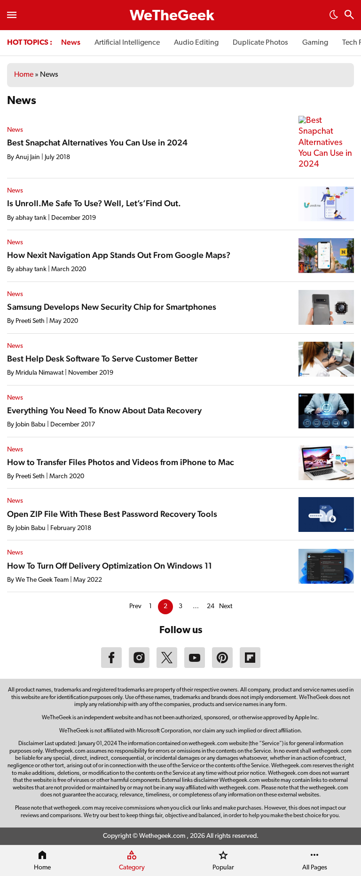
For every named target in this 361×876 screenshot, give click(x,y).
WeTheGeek (172, 16)
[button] (334, 17)
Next (225, 606)
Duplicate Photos (260, 43)
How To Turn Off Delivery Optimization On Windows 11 (109, 566)
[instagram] (139, 666)
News (70, 42)
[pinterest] (222, 666)
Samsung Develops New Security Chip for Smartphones (111, 307)
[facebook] (111, 666)
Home (23, 75)
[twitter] (167, 666)
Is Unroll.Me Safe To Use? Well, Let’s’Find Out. (94, 203)
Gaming (315, 43)
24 (210, 606)
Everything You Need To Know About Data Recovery (104, 410)
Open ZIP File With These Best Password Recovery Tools (112, 514)
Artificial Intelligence (127, 43)
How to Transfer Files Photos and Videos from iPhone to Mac (120, 462)
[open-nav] (11, 15)
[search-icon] (349, 16)
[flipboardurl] (250, 666)
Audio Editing (196, 43)
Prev (135, 606)
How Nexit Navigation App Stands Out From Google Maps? (118, 255)
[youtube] (194, 666)
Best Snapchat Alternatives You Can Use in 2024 (97, 142)
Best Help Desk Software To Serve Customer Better (102, 358)
